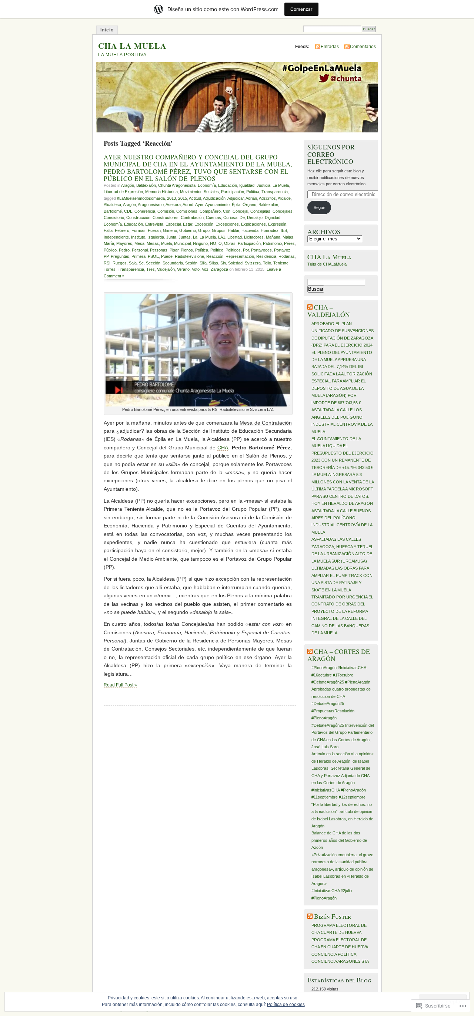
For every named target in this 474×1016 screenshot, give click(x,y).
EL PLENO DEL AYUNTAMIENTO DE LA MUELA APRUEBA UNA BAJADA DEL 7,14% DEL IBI (341, 359)
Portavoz (282, 250)
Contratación (192, 217)
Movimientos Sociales (199, 191)
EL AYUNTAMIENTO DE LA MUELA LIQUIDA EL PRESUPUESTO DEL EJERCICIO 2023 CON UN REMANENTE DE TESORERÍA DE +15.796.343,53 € (342, 453)
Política (252, 191)
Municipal (182, 243)
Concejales (283, 211)
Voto (196, 269)
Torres (110, 269)
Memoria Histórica (161, 191)
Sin (223, 263)
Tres (150, 269)
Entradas (330, 46)
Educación (227, 185)
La (195, 237)
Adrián (251, 198)
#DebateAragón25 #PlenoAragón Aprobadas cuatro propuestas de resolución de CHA (341, 689)
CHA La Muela (329, 257)
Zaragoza (219, 269)
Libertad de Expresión (123, 191)
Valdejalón (166, 269)
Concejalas (260, 211)
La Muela (281, 185)
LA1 (221, 237)
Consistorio (114, 217)
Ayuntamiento (217, 204)
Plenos (187, 250)
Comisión (165, 211)
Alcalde (284, 198)
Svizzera (253, 263)
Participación (232, 191)
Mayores (124, 243)
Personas (158, 250)
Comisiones (186, 211)
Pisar (174, 250)
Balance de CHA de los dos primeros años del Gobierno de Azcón (339, 840)
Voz (205, 269)
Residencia (266, 256)
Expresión (277, 224)
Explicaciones (253, 224)
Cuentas (213, 217)
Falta (108, 230)
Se (141, 263)
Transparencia (274, 191)
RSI (107, 263)
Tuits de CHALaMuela (327, 264)
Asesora (173, 204)
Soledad (235, 263)
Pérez (289, 243)
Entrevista (154, 224)
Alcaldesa (112, 204)
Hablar (233, 230)
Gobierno (187, 230)
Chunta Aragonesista (177, 185)
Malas (288, 237)
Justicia (263, 185)
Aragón (127, 185)
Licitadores (254, 237)
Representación (240, 256)
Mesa (139, 243)
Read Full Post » (120, 685)
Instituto (138, 237)
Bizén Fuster (332, 916)
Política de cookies (286, 1004)
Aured (188, 204)
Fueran (154, 230)
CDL (128, 211)
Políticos (233, 250)
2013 (171, 198)
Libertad (234, 237)
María (109, 243)
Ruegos (120, 263)
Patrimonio (272, 243)
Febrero (122, 230)
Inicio (107, 30)
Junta (171, 237)
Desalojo (255, 217)
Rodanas (286, 256)
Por (246, 250)
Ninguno (200, 243)
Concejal (240, 211)
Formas (138, 230)
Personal (140, 250)
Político (216, 250)
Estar (187, 224)
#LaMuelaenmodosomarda (141, 198)
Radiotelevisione (189, 256)
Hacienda (249, 230)
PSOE (153, 256)
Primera (138, 256)
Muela (166, 243)
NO (213, 243)
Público (110, 250)
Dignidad (272, 217)
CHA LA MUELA (132, 45)
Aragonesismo (151, 204)
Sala (133, 263)
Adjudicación (214, 198)
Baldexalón (146, 185)
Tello (267, 263)
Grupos (219, 230)
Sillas (213, 263)
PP (106, 256)
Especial (173, 224)
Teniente (280, 263)
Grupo (204, 230)
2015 (182, 198)
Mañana (273, 237)
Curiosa (230, 217)
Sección (153, 263)
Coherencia (144, 211)
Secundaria (173, 263)
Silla (203, 263)
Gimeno (170, 230)
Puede (167, 256)
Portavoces (261, 250)
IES (284, 230)
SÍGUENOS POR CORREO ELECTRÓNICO (331, 154)
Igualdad (246, 185)
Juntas (184, 237)
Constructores (165, 217)
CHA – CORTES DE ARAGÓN (338, 655)
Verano (183, 269)
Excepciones (227, 224)
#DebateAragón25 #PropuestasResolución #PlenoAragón (332, 710)
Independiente (116, 237)
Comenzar (301, 9)
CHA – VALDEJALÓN (328, 310)
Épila (236, 204)
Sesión (191, 263)
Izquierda (155, 237)
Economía (207, 185)
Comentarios (363, 46)
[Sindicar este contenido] (310, 307)
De (242, 217)
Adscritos (267, 198)
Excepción (203, 224)
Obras (230, 243)
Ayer (199, 204)
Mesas (153, 243)
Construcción (138, 217)
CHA (222, 447)
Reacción (214, 256)
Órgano (249, 204)
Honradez (269, 230)
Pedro (124, 250)
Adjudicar (235, 198)
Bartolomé (113, 211)
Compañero (210, 211)
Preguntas (120, 256)
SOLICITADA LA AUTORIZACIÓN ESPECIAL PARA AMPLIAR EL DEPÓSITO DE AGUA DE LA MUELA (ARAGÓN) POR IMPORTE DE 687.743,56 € (341, 388)
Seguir (319, 207)
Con (226, 211)
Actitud (195, 198)
